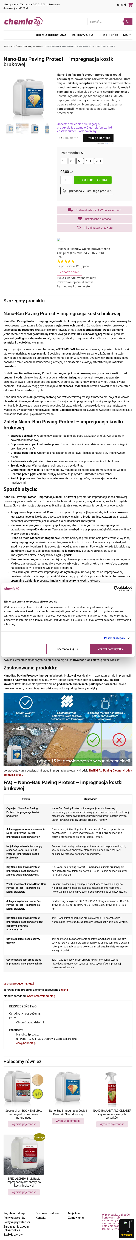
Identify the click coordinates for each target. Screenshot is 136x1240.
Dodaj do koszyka (92, 180)
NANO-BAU (38, 46)
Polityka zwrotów (14, 1217)
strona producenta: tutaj (19, 983)
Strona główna (13, 46)
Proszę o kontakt (98, 138)
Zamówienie (76, 1217)
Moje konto (75, 1213)
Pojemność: (70, 152)
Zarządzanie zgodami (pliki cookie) (17, 1228)
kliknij (64, 989)
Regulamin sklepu (15, 1213)
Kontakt (41, 1217)
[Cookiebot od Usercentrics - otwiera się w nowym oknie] (116, 588)
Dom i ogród (108, 35)
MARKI (127, 35)
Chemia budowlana (51, 35)
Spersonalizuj (65, 648)
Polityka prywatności (17, 1222)
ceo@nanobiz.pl (26, 1043)
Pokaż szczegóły (114, 637)
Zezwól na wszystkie (111, 648)
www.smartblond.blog (41, 996)
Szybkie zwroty (13, 1234)
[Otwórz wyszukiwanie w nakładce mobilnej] (109, 21)
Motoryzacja (82, 35)
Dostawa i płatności (48, 1213)
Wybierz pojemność (24, 1124)
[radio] (64, 161)
